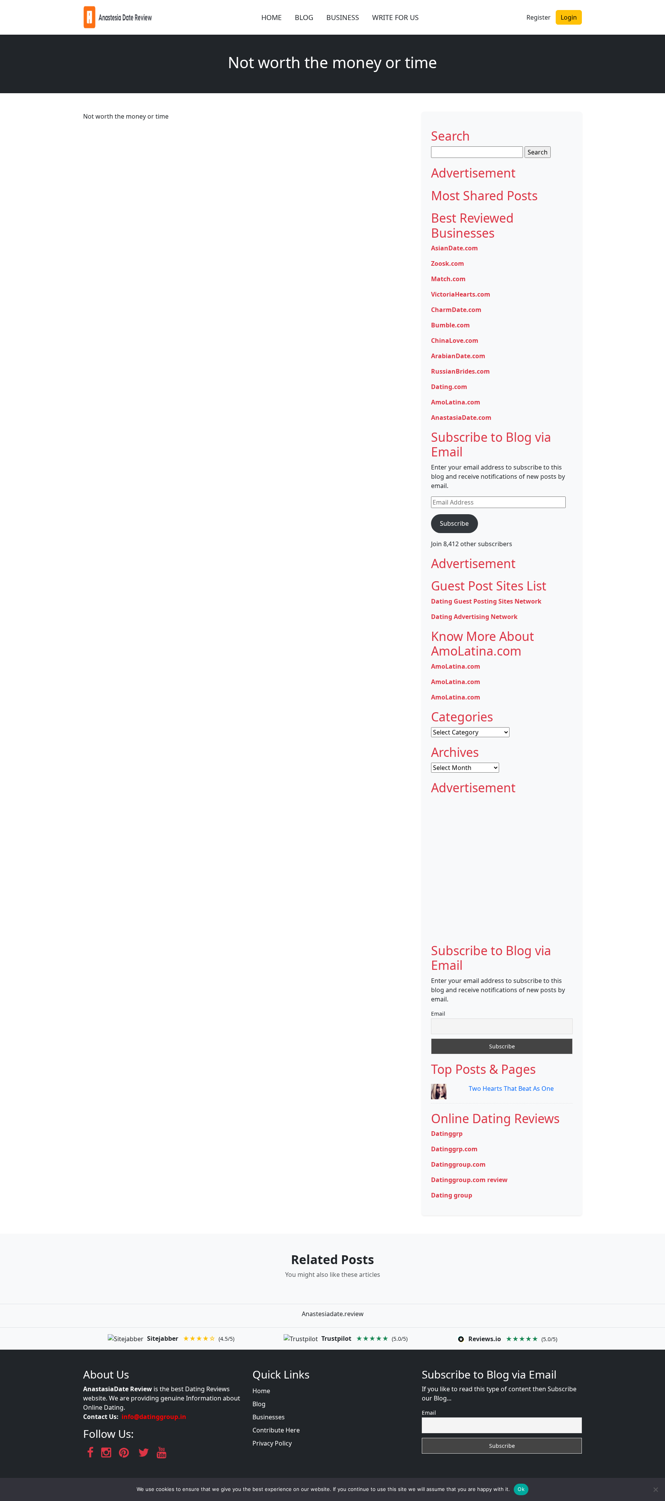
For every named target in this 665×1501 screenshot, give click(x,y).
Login (569, 17)
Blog (259, 1404)
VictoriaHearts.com (460, 294)
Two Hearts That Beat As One (511, 1088)
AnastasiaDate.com (461, 417)
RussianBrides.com (460, 371)
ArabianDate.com (458, 356)
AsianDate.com (454, 248)
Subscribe (454, 523)
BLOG (304, 17)
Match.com (448, 279)
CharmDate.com (456, 309)
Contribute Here (276, 1430)
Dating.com (449, 386)
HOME (271, 17)
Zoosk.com (447, 263)
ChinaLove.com (454, 340)
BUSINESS (342, 17)
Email (438, 1013)
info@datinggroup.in (154, 1416)
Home (261, 1391)
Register (538, 17)
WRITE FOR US (395, 17)
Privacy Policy (272, 1443)
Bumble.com (450, 325)
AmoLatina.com (455, 402)
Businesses (268, 1417)
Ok (521, 1489)
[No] (655, 1489)
